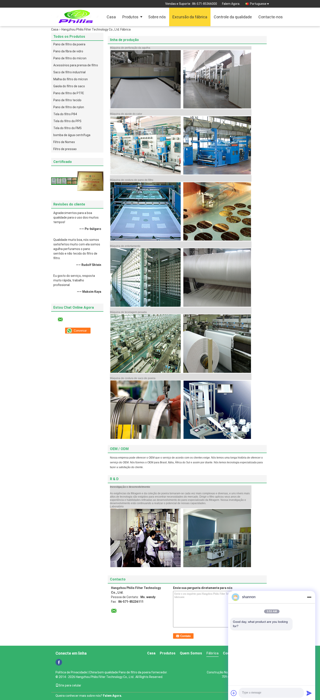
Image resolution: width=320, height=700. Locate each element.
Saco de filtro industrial (69, 72)
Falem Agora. (231, 3)
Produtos (130, 17)
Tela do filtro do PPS (67, 121)
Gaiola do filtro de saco (69, 86)
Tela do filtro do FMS (67, 128)
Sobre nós (157, 17)
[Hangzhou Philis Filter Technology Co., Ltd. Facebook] (59, 662)
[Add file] (234, 693)
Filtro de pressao (65, 149)
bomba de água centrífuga (71, 135)
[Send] (309, 693)
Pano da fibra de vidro (68, 51)
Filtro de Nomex (64, 142)
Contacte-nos (270, 17)
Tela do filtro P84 (65, 114)
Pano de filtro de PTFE (68, 93)
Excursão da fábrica (189, 17)
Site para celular (70, 685)
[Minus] (309, 597)
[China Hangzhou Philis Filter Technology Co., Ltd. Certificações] (64, 181)
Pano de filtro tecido (67, 100)
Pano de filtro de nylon (68, 107)
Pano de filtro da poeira (69, 44)
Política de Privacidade (71, 672)
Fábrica (212, 653)
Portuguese (258, 3)
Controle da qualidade (233, 17)
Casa (111, 17)
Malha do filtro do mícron (70, 79)
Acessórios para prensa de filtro (75, 65)
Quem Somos (191, 653)
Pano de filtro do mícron (69, 58)
